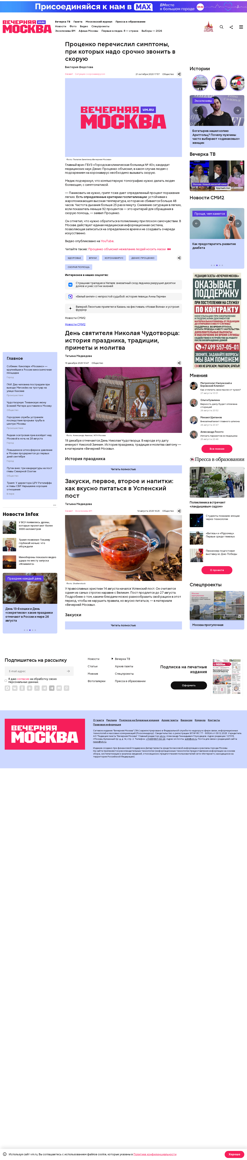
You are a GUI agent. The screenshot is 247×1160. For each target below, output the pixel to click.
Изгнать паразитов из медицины (218, 435)
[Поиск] (221, 27)
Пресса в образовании (130, 21)
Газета (78, 21)
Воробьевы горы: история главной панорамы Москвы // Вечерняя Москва (200, 83)
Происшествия (15, 395)
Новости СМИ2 (75, 324)
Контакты (214, 720)
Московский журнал (99, 21)
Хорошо (234, 1154)
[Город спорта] (208, 27)
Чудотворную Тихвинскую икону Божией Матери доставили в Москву (29, 404)
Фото (73, 26)
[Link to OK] (22, 688)
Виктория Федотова (79, 67)
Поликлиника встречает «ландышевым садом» (207, 504)
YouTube (107, 241)
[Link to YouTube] (37, 688)
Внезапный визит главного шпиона (220, 421)
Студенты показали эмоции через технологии (223, 517)
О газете (98, 720)
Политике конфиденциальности (154, 1154)
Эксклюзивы (203, 101)
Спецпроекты (100, 26)
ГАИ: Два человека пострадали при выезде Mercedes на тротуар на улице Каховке (28, 388)
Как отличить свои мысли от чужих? (220, 389)
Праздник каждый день (24, 578)
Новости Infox (21, 514)
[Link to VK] (14, 688)
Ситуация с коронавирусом (90, 74)
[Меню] (241, 27)
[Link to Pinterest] (66, 688)
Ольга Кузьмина (210, 400)
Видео (84, 26)
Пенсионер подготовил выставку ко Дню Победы (221, 552)
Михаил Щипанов (211, 417)
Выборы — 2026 (152, 31)
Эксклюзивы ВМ (65, 31)
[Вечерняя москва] (45, 734)
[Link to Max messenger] (7, 688)
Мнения (199, 375)
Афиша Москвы (88, 31)
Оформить (189, 685)
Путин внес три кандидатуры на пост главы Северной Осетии (29, 469)
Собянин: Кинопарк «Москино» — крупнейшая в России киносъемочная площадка (29, 370)
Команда (200, 720)
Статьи (92, 666)
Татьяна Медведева (78, 356)
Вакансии (186, 720)
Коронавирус (114, 257)
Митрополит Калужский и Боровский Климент (216, 384)
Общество (12, 410)
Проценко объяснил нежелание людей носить (127, 249)
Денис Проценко (142, 257)
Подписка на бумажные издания (139, 720)
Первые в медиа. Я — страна (119, 31)
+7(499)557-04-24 (155, 739)
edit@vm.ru (191, 739)
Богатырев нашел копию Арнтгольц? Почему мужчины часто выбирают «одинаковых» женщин (217, 110)
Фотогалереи (96, 681)
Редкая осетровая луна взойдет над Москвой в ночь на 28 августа (29, 437)
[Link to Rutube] (59, 688)
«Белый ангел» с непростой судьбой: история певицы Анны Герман (219, 83)
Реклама (111, 720)
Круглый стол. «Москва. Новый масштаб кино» (217, 175)
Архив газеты (124, 666)
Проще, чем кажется (209, 214)
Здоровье (74, 257)
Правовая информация (107, 724)
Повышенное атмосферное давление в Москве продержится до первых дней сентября (29, 453)
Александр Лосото (211, 432)
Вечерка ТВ (62, 21)
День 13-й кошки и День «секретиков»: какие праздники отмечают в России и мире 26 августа (29, 614)
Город (10, 377)
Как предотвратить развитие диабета (217, 223)
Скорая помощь (79, 267)
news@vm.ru (99, 741)
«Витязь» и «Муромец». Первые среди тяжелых (220, 535)
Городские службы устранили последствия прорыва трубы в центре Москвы (26, 420)
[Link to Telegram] (44, 688)
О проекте (217, 570)
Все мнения (217, 449)
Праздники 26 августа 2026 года (30, 588)
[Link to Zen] (29, 688)
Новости (60, 26)
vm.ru (162, 736)
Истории (200, 68)
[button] (9, 588)
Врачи (93, 257)
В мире (10, 494)
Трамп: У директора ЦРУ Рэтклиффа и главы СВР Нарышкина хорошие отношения (29, 486)
